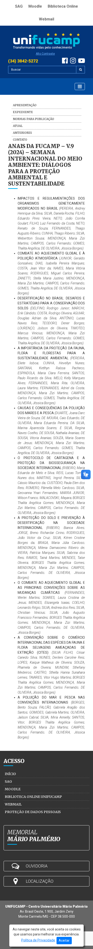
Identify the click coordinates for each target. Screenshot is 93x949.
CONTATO (20, 139)
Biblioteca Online (63, 6)
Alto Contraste (45, 53)
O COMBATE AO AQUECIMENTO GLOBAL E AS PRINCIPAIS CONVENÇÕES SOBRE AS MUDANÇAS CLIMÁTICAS (51, 587)
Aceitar (64, 940)
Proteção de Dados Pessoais (33, 812)
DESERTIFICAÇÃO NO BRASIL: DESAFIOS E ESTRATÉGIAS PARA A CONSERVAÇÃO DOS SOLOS (51, 303)
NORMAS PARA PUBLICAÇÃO (33, 119)
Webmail (46, 19)
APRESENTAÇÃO (24, 105)
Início (10, 774)
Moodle (35, 6)
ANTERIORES (22, 132)
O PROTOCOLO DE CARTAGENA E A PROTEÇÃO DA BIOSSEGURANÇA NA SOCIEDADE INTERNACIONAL (51, 463)
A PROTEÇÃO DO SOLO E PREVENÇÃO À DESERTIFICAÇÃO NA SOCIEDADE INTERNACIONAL (51, 523)
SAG (19, 6)
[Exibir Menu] (80, 86)
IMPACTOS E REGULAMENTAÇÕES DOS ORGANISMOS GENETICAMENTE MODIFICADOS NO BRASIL (51, 203)
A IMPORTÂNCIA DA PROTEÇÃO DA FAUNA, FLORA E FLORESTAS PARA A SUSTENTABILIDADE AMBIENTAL (51, 353)
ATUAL (18, 126)
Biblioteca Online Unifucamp (33, 797)
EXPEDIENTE (23, 112)
